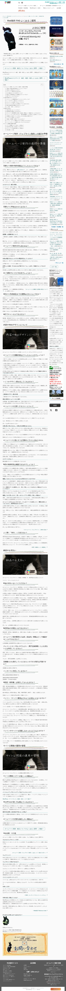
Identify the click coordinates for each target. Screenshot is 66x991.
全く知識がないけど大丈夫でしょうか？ (15, 93)
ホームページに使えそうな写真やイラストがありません (18, 103)
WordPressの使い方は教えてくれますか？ (15, 126)
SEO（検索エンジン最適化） (39, 547)
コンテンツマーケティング (7, 980)
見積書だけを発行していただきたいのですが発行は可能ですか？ (20, 116)
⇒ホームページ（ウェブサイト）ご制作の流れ (34, 529)
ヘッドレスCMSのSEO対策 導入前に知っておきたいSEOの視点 (56, 149)
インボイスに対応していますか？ (13, 117)
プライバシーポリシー (27, 966)
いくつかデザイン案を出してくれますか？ (15, 100)
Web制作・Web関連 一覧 (57, 227)
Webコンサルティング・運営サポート (9, 976)
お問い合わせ (21, 10)
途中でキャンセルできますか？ (13, 96)
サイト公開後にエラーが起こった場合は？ (15, 125)
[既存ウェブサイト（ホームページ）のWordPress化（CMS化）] (56, 103)
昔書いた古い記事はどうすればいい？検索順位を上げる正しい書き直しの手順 (56, 184)
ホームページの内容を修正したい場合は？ (15, 128)
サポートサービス (6, 978)
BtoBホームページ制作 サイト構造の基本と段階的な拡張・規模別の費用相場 (56, 203)
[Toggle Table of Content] (41, 85)
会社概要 (59, 8)
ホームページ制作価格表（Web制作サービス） (51, 5)
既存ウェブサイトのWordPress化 (8, 975)
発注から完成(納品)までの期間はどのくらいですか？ (17, 94)
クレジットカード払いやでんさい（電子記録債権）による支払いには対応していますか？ (25, 114)
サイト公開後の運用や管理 (10, 123)
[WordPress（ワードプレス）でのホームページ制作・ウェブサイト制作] (56, 85)
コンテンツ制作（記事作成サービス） (9, 979)
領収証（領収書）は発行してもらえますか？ (16, 119)
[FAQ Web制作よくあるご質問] (56, 121)
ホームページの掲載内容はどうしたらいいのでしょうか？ (18, 99)
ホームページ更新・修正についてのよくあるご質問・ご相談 (23, 68)
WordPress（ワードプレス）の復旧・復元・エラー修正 (16, 799)
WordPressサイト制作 (35, 8)
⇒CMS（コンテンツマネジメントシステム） (35, 895)
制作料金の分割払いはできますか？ (14, 111)
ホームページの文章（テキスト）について (15, 102)
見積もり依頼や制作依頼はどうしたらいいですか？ (17, 88)
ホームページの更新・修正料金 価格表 (9, 966)
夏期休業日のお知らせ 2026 (56, 56)
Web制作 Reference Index (28, 980)
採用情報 (25, 968)
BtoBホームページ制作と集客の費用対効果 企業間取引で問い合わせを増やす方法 (56, 154)
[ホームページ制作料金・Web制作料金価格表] (56, 74)
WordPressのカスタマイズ (7, 972)
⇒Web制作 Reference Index (39, 910)
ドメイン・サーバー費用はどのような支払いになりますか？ (19, 120)
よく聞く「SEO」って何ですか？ (13, 106)
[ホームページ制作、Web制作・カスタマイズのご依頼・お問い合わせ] (25, 944)
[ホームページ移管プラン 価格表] (56, 44)
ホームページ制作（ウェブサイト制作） (27, 5)
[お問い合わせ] (56, 393)
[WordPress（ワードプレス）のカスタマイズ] (56, 94)
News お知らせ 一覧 (58, 64)
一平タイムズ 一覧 (59, 263)
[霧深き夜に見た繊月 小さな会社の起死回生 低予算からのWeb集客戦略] (56, 31)
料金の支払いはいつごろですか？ (13, 110)
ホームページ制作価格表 (7, 965)
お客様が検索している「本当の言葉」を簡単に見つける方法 (56, 170)
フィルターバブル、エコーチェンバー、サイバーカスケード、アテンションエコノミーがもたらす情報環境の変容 (56, 236)
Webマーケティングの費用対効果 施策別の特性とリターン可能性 (56, 138)
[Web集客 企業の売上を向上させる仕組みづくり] (56, 20)
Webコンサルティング (48, 8)
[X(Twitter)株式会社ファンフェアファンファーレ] (19, 2)
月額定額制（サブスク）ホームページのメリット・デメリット (56, 198)
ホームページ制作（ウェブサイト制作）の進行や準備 (16, 86)
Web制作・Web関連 (23, 8)
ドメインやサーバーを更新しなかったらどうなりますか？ (18, 122)
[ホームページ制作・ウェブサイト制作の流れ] (56, 112)
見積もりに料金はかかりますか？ (13, 90)
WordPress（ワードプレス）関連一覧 (30, 978)
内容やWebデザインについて (10, 97)
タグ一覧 (54, 267)
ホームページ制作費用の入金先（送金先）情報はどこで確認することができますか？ (24, 113)
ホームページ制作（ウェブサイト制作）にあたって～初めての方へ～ (29, 852)
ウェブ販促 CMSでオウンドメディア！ (9, 973)
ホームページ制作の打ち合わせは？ (14, 91)
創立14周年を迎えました (55, 60)
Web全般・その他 (10, 129)
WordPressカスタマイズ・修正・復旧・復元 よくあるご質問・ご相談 (25, 79)
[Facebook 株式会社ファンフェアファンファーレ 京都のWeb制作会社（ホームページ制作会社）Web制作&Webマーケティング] (22, 2)
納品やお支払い (7, 108)
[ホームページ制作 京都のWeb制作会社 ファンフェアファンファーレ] (7, 2)
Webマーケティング (6, 969)
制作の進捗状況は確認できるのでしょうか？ (16, 105)
